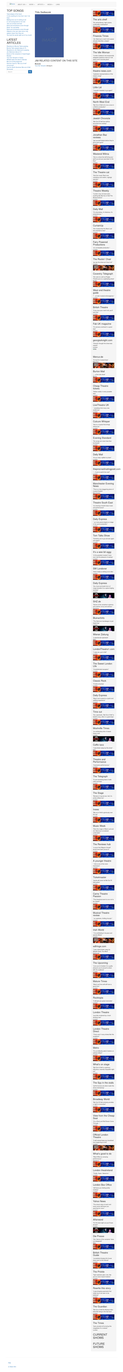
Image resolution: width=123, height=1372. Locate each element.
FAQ (9, 1363)
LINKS (58, 4)
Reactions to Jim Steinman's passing (18, 50)
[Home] (13, 4)
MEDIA (49, 4)
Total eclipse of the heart (14, 14)
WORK (31, 4)
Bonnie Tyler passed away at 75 (16, 48)
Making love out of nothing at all (16, 20)
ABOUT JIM (21, 4)
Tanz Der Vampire (40, 66)
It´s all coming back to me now (16, 22)
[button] (61, 35)
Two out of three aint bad (14, 24)
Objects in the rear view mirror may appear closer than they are (17, 32)
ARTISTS (41, 4)
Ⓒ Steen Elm (12, 1367)
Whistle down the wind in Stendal (17, 60)
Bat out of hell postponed (14, 61)
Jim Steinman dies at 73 (14, 52)
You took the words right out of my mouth (19, 35)
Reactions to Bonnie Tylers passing (17, 46)
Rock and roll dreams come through (18, 25)
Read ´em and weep (13, 27)
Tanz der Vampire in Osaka (15, 58)
